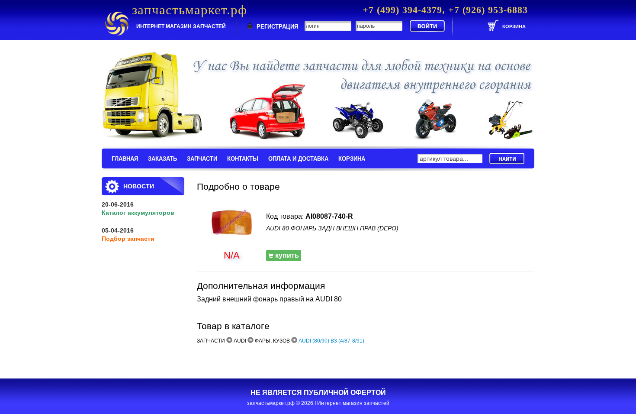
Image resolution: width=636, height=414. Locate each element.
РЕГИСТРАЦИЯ (277, 26)
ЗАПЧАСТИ (202, 158)
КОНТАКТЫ (242, 158)
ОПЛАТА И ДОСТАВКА (298, 158)
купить (286, 255)
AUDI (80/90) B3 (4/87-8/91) (331, 341)
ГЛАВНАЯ (125, 158)
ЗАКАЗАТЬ (162, 158)
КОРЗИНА (351, 158)
